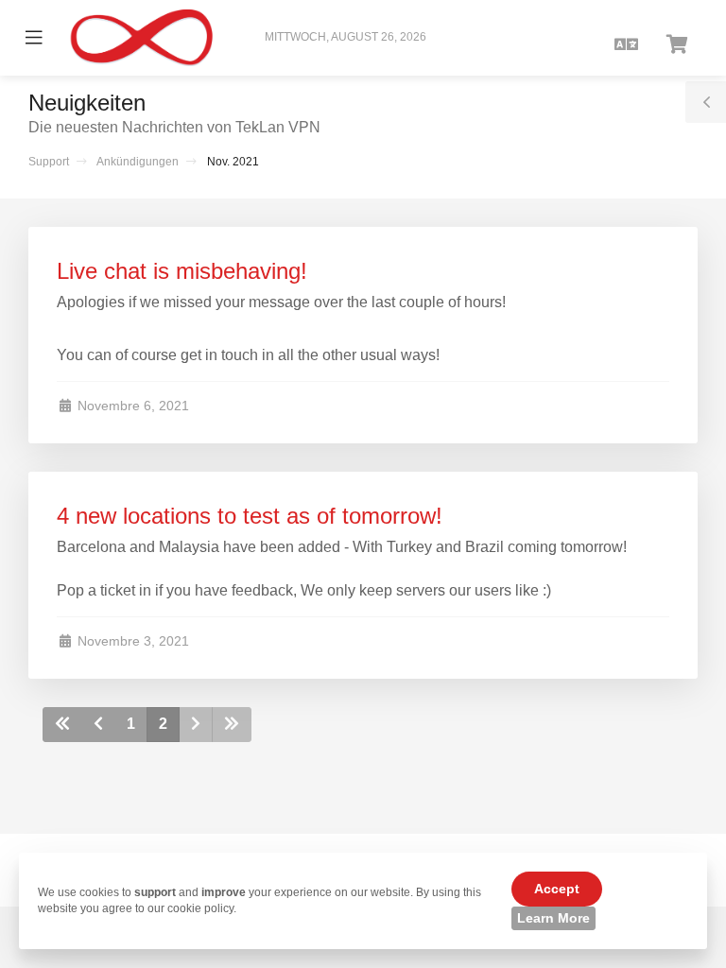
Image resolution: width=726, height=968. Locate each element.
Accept (556, 888)
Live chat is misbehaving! (182, 271)
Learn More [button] (553, 917)
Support (48, 161)
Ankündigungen (137, 161)
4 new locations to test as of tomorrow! (249, 515)
